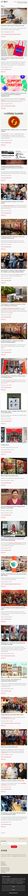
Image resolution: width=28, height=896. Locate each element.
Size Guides (3, 872)
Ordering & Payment (5, 867)
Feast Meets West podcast (8, 205)
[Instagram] (2, 850)
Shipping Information (5, 870)
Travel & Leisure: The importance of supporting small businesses (11, 680)
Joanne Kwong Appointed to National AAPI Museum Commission (13, 507)
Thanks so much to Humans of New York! (12, 780)
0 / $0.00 (24, 1)
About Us (3, 862)
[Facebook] (6, 850)
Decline (13, 889)
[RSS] (4, 6)
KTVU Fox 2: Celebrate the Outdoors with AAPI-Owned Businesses (12, 539)
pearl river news (17, 34)
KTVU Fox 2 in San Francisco (15, 542)
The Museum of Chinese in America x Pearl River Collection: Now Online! (13, 304)
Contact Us (3, 863)
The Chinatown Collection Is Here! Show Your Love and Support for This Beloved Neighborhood (13, 94)
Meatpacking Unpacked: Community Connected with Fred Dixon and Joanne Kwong (12, 168)
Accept (13, 886)
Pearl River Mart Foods (6, 717)
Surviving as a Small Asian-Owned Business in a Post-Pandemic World (13, 813)
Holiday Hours (5, 445)
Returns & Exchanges (5, 869)
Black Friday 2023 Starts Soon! (9, 475)
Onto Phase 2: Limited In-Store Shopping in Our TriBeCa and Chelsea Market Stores (13, 271)
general (6, 655)
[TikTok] (4, 850)
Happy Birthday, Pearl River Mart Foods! (12, 714)
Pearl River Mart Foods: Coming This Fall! (12, 25)
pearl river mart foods (9, 34)
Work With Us (4, 864)
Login (15, 1)
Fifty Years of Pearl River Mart (9, 747)
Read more (3, 36)
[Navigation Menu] (2, 1)
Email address (3, 841)
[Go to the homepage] (6, 2)
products (13, 105)
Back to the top (22, 838)
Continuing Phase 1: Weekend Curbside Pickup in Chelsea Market (12, 341)
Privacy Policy (20, 883)
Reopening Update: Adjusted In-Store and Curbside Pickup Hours (12, 237)
